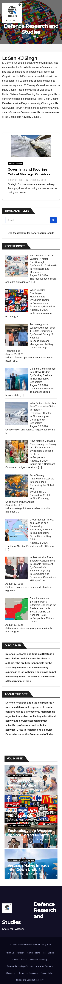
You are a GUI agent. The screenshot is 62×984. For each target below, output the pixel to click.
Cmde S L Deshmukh (40, 790)
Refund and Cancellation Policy (29, 980)
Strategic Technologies (19, 825)
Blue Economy (40, 378)
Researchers (48, 953)
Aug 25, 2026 (16, 840)
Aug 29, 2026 (16, 790)
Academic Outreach (44, 966)
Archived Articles (19, 959)
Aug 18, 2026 (16, 874)
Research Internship (38, 959)
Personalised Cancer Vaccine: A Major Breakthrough (26, 785)
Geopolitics (49, 306)
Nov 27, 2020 (17, 180)
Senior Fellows (33, 953)
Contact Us (11, 973)
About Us (10, 953)
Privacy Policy (47, 973)
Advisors (21, 953)
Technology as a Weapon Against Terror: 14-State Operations (30, 834)
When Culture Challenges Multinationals (30, 813)
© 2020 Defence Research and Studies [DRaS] (31, 944)
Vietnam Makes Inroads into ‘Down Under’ (28, 867)
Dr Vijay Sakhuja (39, 874)
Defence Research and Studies (31, 29)
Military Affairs (15, 163)
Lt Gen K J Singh (38, 180)
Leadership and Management (20, 821)
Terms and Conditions (28, 973)
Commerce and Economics (19, 806)
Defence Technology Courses (20, 966)
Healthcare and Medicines (19, 776)
